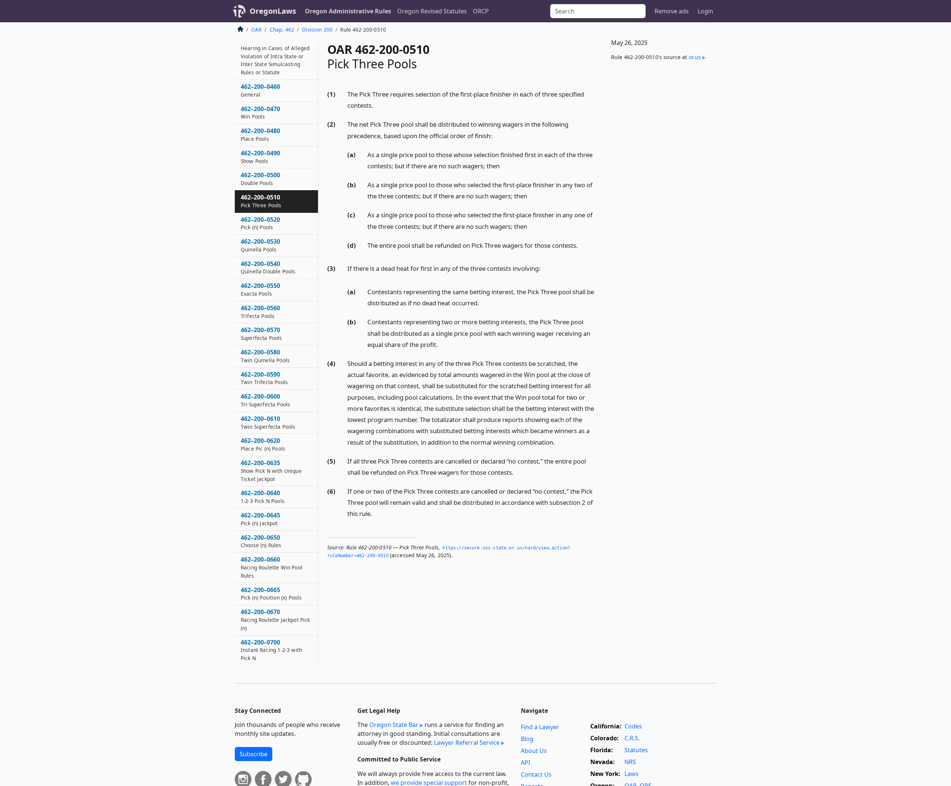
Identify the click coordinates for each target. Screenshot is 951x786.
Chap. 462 (282, 29)
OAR (256, 29)
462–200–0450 (275, 56)
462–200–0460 (260, 90)
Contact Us (536, 774)
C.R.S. (632, 738)
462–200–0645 (260, 519)
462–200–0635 (271, 471)
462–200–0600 (265, 400)
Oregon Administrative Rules (348, 11)
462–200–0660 (271, 567)
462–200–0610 (268, 423)
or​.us (695, 57)
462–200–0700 (271, 650)
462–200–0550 (260, 290)
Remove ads (672, 11)
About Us (534, 751)
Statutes (636, 750)
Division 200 (317, 29)
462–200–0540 (268, 267)
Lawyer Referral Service (467, 742)
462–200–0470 (260, 112)
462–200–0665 (271, 593)
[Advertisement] (660, 189)
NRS (630, 762)
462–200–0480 (260, 135)
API (525, 763)
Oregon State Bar (393, 725)
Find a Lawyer (540, 727)
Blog (527, 739)
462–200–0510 (261, 201)
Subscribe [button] (253, 754)
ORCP (481, 11)
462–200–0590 (264, 378)
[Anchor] (377, 105)
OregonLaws (273, 11)
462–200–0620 (263, 444)
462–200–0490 (260, 157)
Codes (633, 726)
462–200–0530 (260, 245)
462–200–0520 (260, 223)
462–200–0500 (260, 179)
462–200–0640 (263, 497)
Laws (631, 774)
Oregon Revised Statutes (432, 11)
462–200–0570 (261, 334)
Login (705, 11)
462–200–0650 (261, 541)
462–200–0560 (260, 312)
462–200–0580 (265, 356)
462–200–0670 (275, 620)
